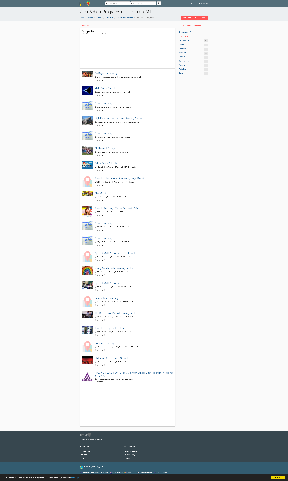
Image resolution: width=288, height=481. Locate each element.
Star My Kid (101, 193)
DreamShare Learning (107, 298)
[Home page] (84, 3)
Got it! (277, 477)
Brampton (182, 53)
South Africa (131, 473)
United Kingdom (145, 473)
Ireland (105, 473)
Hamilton (182, 49)
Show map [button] (86, 25)
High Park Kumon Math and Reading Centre (118, 118)
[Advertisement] (123, 52)
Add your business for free (194, 18)
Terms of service (130, 451)
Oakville (182, 57)
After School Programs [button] (190, 25)
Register (204, 3)
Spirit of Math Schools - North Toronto (115, 253)
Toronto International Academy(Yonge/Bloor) (119, 178)
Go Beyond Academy (106, 73)
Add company (85, 451)
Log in (193, 3)
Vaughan (182, 65)
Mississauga (184, 40)
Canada (96, 473)
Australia (86, 473)
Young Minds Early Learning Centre (114, 268)
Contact (127, 458)
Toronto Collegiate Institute (110, 328)
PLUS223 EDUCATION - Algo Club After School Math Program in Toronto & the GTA (134, 374)
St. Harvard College (105, 148)
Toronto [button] (184, 36)
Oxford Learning (103, 103)
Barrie (181, 73)
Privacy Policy (129, 455)
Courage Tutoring (104, 343)
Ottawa (181, 45)
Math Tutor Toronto (105, 88)
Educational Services (188, 32)
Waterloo (182, 69)
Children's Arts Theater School (111, 358)
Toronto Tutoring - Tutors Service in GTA (117, 208)
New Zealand (117, 473)
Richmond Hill (184, 61)
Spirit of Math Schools (107, 283)
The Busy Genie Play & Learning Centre (116, 313)
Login (82, 458)
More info (75, 477)
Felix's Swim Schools (106, 163)
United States (161, 473)
